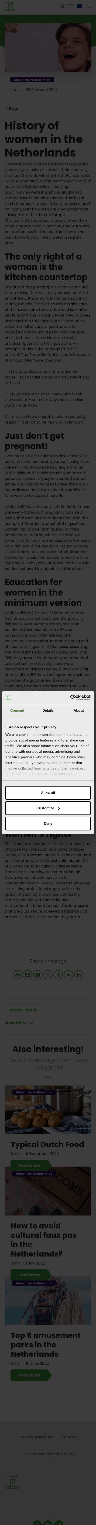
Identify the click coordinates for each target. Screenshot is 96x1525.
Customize (45, 808)
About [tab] (79, 710)
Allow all (48, 793)
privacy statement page (38, 774)
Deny (48, 824)
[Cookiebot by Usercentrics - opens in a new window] (70, 698)
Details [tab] (48, 710)
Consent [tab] (17, 710)
